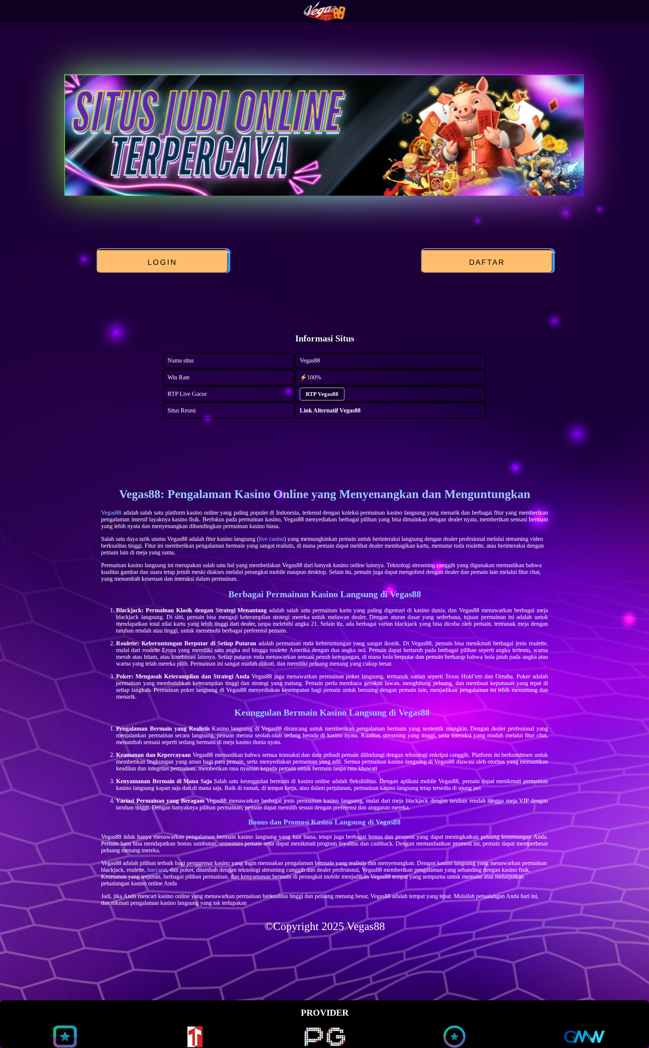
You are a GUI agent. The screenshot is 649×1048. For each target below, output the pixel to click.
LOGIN (164, 262)
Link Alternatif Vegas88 (330, 410)
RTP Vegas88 (322, 394)
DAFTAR (488, 262)
